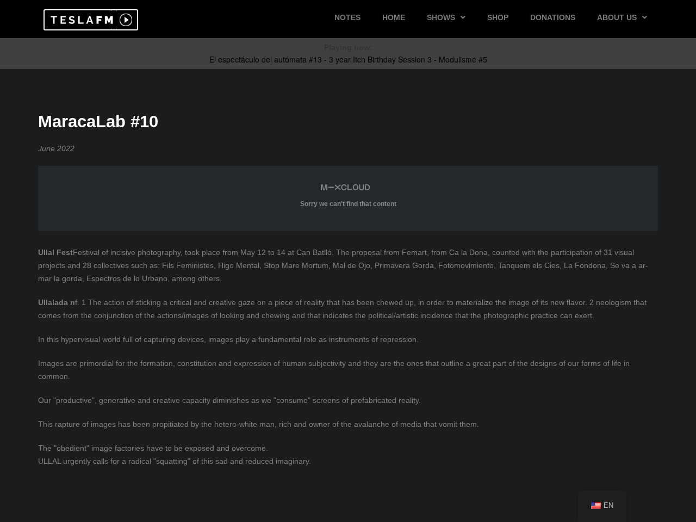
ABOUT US (617, 17)
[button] (80, 19)
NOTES (347, 17)
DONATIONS (552, 17)
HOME (393, 17)
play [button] (124, 19)
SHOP (497, 17)
